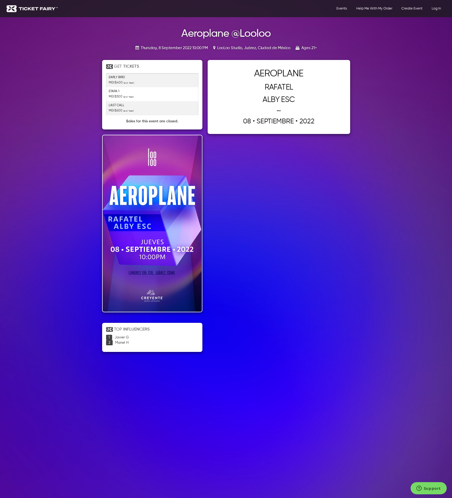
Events (341, 8)
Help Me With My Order (374, 8)
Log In (436, 8)
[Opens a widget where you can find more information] (428, 488)
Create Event (411, 8)
